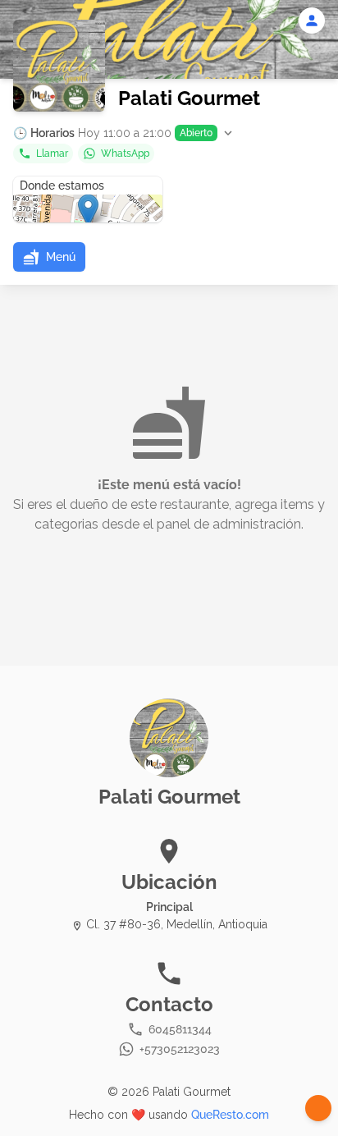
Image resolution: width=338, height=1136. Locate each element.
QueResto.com (230, 1114)
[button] (124, 133)
